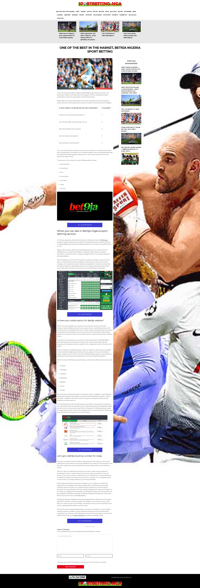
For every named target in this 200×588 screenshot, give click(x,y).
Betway (120, 11)
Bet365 (95, 11)
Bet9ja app (104, 240)
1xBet (77, 11)
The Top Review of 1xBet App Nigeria (130, 110)
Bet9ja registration (79, 515)
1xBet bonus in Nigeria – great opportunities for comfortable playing (67, 35)
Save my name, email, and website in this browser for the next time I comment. (82, 562)
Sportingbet (97, 15)
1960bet (83, 11)
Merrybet (67, 15)
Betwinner (127, 11)
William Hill (133, 15)
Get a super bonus (85, 225)
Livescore (60, 18)
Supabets (115, 15)
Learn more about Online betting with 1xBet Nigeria (130, 35)
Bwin (134, 11)
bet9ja (89, 11)
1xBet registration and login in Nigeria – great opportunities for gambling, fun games (130, 90)
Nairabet (75, 15)
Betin (107, 11)
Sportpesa (107, 15)
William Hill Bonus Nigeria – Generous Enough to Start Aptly (131, 149)
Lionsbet (60, 15)
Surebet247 (123, 15)
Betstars (113, 11)
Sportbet (88, 15)
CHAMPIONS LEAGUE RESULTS (121, 577)
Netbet (81, 15)
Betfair (101, 11)
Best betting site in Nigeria (65, 11)
